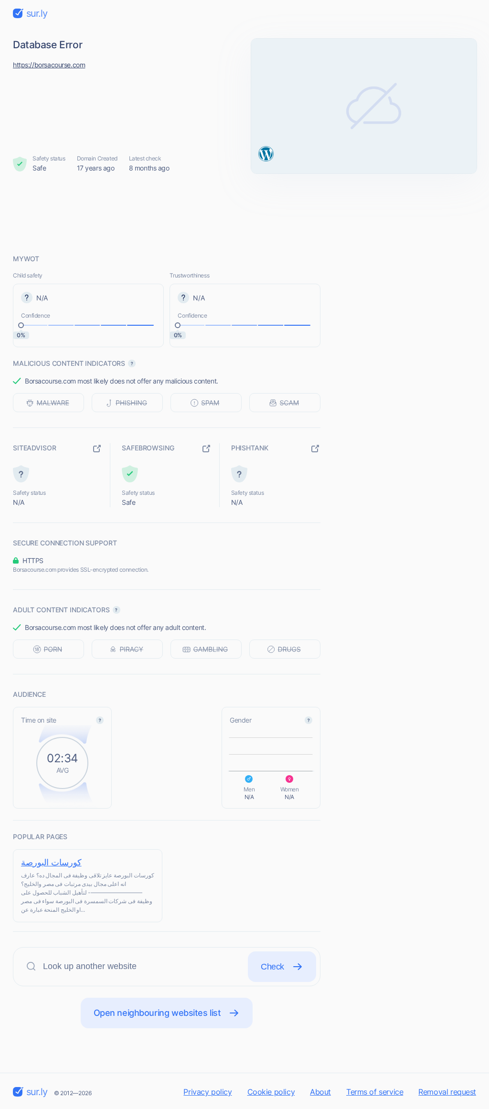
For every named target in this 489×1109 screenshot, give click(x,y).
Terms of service (374, 1092)
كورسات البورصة (51, 862)
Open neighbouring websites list (157, 1013)
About (320, 1092)
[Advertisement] (244, 213)
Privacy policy (207, 1092)
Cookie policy (271, 1092)
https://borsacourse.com (49, 65)
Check (272, 966)
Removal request (447, 1092)
